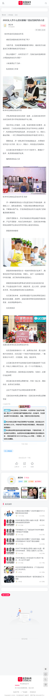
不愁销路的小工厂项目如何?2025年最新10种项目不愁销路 (29, 530)
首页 (4, 15)
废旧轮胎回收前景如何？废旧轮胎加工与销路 (29, 577)
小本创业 (10, 15)
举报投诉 (33, 692)
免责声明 (16, 692)
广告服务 (24, 692)
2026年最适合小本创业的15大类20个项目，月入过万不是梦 (29, 559)
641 (21, 481)
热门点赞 (6, 595)
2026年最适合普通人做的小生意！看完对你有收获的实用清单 (30, 521)
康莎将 (10, 24)
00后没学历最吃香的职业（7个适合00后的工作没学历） (29, 568)
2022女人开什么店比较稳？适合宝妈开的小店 (23, 20)
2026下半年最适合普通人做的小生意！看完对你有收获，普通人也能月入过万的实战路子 (30, 550)
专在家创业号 (20, 695)
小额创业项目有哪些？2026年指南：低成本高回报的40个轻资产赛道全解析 (30, 540)
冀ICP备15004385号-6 (37, 695)
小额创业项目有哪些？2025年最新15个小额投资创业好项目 (30, 512)
